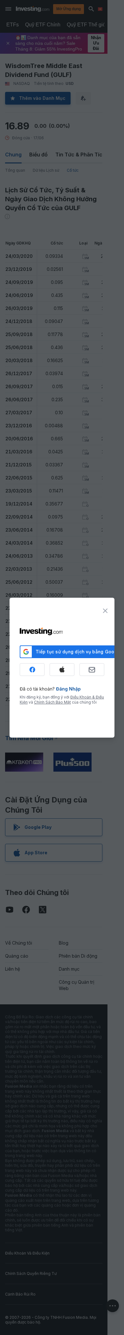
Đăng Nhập (68, 689)
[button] (75, 9)
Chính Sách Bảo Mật (52, 702)
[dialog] (62, 668)
